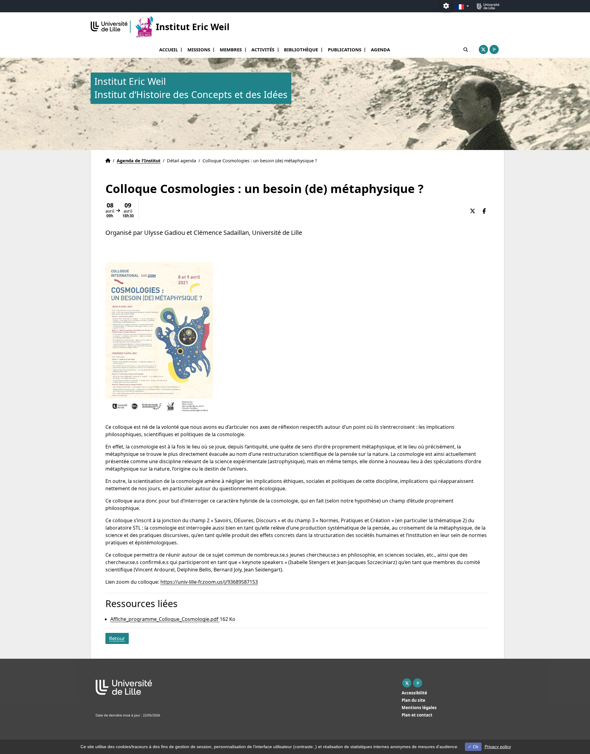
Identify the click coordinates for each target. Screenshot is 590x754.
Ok (475, 746)
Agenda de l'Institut (138, 161)
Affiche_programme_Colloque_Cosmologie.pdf (165, 619)
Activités (262, 49)
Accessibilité (414, 693)
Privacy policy (498, 746)
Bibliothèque (301, 49)
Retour (117, 638)
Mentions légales (419, 707)
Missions (198, 49)
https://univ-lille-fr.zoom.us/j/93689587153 (209, 581)
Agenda (380, 49)
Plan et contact (417, 715)
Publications (344, 49)
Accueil (168, 49)
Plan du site (413, 700)
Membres (231, 49)
